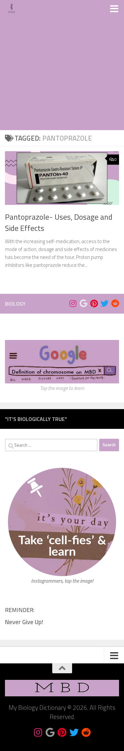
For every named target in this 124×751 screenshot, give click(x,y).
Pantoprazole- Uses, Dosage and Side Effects (58, 222)
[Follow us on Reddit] (115, 303)
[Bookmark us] (83, 303)
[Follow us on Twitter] (104, 303)
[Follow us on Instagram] (73, 303)
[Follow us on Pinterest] (94, 303)
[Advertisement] (62, 65)
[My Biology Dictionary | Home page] (13, 8)
